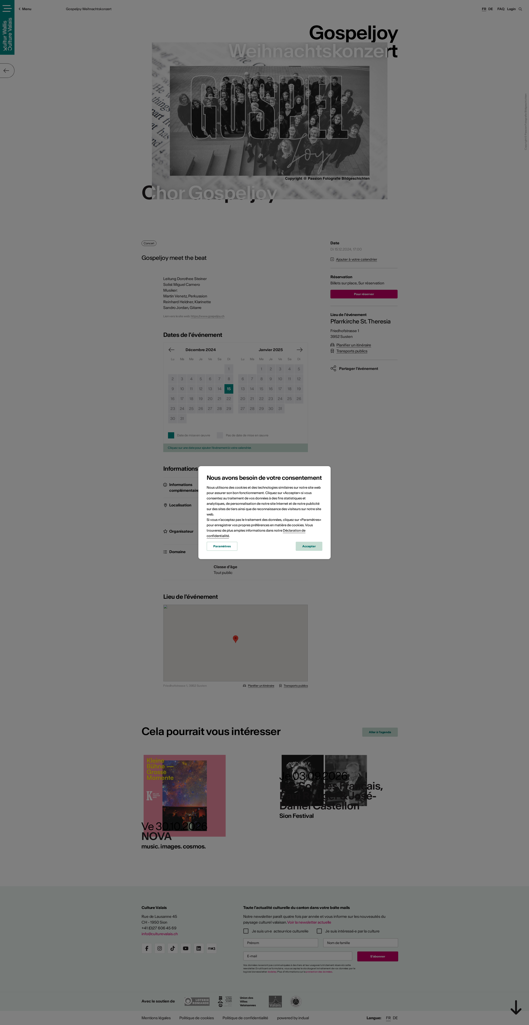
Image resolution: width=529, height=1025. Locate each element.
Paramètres (222, 546)
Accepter (309, 546)
